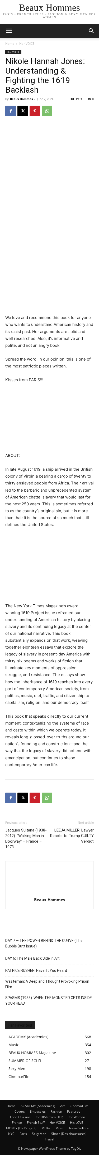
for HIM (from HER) (50, 1117)
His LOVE (76, 1122)
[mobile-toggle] (9, 31)
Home (9, 43)
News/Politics (79, 1128)
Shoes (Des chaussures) (69, 1133)
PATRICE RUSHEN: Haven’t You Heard (36, 970)
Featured (73, 1111)
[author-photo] (49, 892)
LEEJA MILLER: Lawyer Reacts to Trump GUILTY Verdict (72, 836)
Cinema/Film (79, 1106)
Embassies (38, 1111)
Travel (49, 1139)
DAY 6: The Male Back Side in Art (32, 958)
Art (62, 1106)
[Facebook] (10, 111)
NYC (11, 1133)
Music (59, 1128)
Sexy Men (39, 1133)
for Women (77, 1117)
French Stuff (36, 1122)
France (17, 1122)
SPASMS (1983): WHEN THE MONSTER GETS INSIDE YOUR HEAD (48, 1000)
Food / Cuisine (20, 1117)
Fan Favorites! (20, 1025)
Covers (20, 1111)
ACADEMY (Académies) (38, 1106)
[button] (91, 31)
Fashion (56, 1111)
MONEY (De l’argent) (21, 1128)
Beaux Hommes (21, 99)
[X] (22, 111)
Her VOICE (27, 43)
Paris (23, 1133)
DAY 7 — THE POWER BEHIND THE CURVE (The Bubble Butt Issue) (44, 943)
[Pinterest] (35, 111)
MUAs (45, 1128)
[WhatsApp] (47, 111)
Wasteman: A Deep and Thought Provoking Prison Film (47, 984)
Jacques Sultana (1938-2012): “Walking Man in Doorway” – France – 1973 (26, 838)
